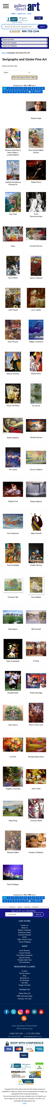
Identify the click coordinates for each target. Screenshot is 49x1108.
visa (8, 1049)
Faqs (29, 14)
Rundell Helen (12, 693)
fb (6, 1011)
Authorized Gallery (24, 932)
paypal (24, 1055)
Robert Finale (36, 118)
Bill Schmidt (36, 629)
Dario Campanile (12, 661)
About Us (21, 14)
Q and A (24, 971)
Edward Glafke (13, 852)
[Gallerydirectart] (24, 6)
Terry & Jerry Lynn (36, 725)
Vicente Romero (36, 246)
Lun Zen (13, 757)
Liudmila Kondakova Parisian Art (13, 183)
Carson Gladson (36, 469)
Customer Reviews (24, 935)
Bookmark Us (24, 978)
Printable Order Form (24, 960)
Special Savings (24, 957)
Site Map (24, 983)
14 (19, 91)
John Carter (36, 789)
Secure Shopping (24, 942)
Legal (24, 1103)
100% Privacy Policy (24, 939)
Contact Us (24, 925)
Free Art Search (24, 973)
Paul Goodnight (13, 565)
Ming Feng (13, 821)
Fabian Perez (36, 182)
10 (42, 88)
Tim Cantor (13, 469)
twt (13, 1011)
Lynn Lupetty (36, 310)
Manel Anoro (36, 374)
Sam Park (13, 214)
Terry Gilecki (13, 278)
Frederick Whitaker (36, 852)
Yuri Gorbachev (13, 533)
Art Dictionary (24, 980)
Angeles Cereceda (13, 789)
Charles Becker (36, 565)
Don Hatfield (36, 597)
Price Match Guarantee (24, 955)
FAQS (24, 937)
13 (14, 91)
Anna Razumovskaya (36, 215)
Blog (24, 976)
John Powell (13, 310)
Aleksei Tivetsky (13, 374)
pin (27, 1011)
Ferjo (13, 246)
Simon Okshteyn (13, 406)
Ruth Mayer (12, 629)
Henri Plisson (13, 342)
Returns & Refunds (24, 930)
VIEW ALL (37, 91)
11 (4, 91)
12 (9, 91)
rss (24, 1018)
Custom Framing (24, 953)
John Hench (13, 725)
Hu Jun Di (36, 406)
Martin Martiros (13, 438)
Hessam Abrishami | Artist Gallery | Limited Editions (13, 152)
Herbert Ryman (36, 437)
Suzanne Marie (36, 821)
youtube (41, 1011)
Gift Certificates (24, 962)
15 (24, 91)
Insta (20, 1012)
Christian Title (13, 597)
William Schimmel (36, 342)
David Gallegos (13, 884)
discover (29, 1049)
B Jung (36, 661)
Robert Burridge (36, 693)
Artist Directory (24, 950)
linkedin (34, 1011)
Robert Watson (36, 501)
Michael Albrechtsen (36, 757)
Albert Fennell (36, 533)
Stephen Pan (13, 501)
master (19, 1049)
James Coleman (36, 278)
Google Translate (24, 985)
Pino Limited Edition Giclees (36, 151)
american (39, 1049)
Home (13, 14)
